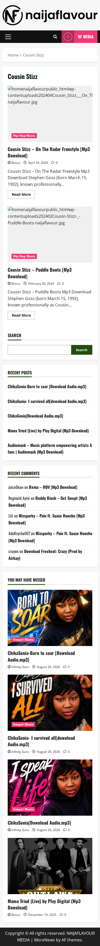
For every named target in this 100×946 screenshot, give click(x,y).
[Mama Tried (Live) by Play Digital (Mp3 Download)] (50, 866)
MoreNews (44, 940)
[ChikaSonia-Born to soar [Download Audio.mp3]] (50, 618)
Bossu (16, 162)
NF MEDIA (86, 36)
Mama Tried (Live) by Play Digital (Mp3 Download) (48, 431)
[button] (8, 36)
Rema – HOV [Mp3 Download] (53, 487)
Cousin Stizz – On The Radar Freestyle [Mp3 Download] (50, 114)
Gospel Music (23, 639)
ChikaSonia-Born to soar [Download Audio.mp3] (47, 386)
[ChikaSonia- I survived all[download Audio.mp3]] (50, 703)
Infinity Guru (20, 667)
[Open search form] (55, 37)
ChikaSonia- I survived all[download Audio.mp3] (47, 401)
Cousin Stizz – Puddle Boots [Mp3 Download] (50, 234)
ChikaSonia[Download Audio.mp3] (35, 416)
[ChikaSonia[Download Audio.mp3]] (50, 787)
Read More (23, 195)
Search (14, 335)
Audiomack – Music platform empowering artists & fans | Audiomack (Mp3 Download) (50, 448)
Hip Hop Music (24, 135)
